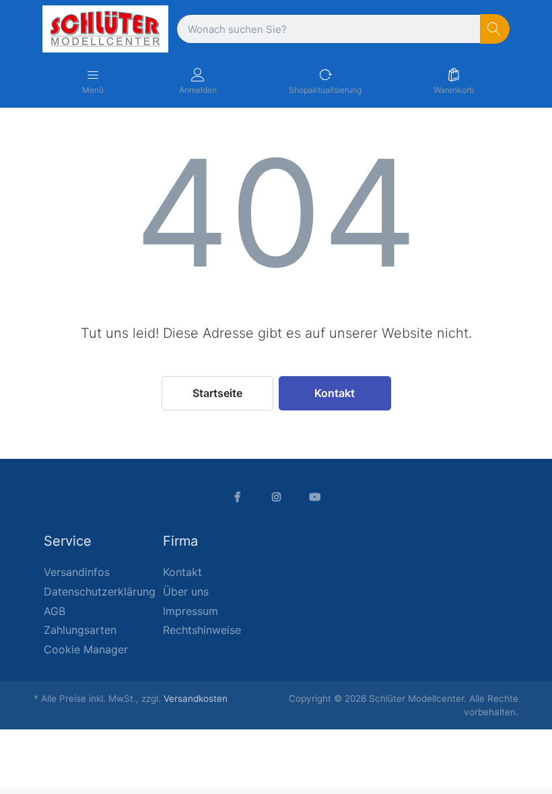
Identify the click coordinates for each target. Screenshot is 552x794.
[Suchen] (495, 29)
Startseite (217, 393)
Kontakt (334, 393)
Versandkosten (196, 698)
